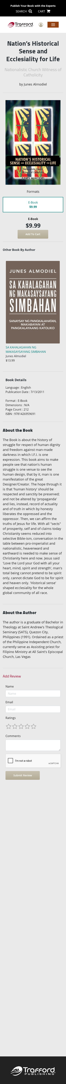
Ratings (11, 718)
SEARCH (21, 11)
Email (9, 702)
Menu (53, 24)
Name (10, 686)
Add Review (12, 676)
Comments (13, 736)
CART (42, 11)
